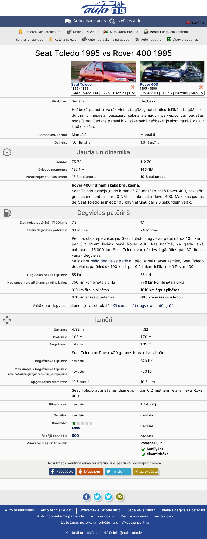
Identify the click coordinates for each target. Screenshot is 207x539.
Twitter (118, 471)
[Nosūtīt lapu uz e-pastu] (119, 496)
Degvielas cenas (185, 39)
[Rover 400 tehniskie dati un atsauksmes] (172, 72)
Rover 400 (149, 84)
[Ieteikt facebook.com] (85, 496)
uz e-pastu (149, 471)
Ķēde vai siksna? (85, 32)
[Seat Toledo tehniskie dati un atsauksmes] (103, 72)
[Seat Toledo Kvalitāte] (82, 423)
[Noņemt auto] (132, 87)
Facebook (64, 471)
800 (75, 435)
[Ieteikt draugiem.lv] (97, 496)
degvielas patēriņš (169, 32)
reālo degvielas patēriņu (112, 261)
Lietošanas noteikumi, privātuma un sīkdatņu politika (105, 522)
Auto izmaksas (65, 39)
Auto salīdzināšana (124, 32)
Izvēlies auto (130, 20)
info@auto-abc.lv (127, 532)
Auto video (164, 516)
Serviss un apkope (29, 39)
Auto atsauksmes (89, 20)
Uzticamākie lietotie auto (42, 32)
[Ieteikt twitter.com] (108, 496)
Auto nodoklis (151, 39)
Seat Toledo (81, 84)
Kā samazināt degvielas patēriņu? (142, 305)
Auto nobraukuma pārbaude (108, 39)
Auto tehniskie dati (57, 510)
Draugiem (92, 471)
